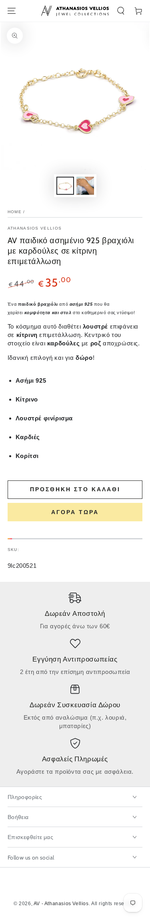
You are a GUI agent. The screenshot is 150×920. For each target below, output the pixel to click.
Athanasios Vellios (35, 228)
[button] (121, 11)
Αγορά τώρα (75, 512)
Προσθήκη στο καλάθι (75, 489)
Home (15, 212)
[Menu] (11, 11)
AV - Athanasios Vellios (61, 903)
